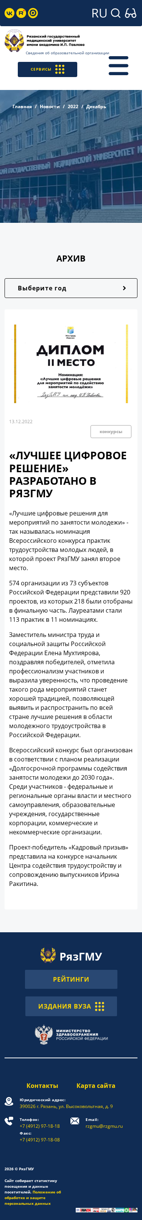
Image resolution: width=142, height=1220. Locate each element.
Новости (50, 106)
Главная (22, 106)
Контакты (42, 1085)
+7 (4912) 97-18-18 (40, 1123)
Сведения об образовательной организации (67, 52)
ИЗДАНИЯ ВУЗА (64, 1006)
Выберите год (42, 288)
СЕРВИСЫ (41, 69)
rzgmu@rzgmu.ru (104, 1123)
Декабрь (96, 106)
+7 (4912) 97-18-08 (40, 1136)
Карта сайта (95, 1085)
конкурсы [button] (111, 431)
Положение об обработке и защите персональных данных (33, 1197)
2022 (73, 106)
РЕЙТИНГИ (71, 979)
